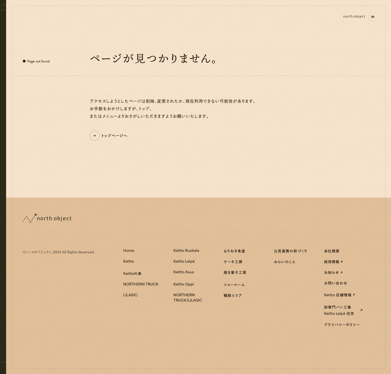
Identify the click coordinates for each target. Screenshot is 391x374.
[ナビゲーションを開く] (372, 16)
